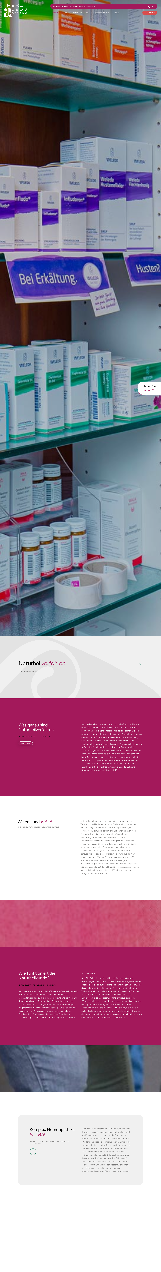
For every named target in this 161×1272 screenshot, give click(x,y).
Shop (67, 13)
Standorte (77, 13)
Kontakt (116, 13)
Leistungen (57, 13)
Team (88, 13)
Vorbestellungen (101, 13)
